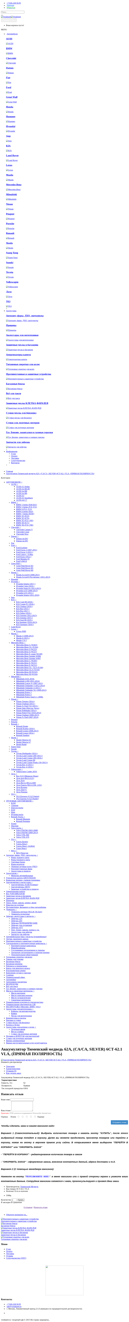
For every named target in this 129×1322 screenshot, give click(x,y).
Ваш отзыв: (6, 1110)
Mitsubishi (11, 194)
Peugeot (10, 214)
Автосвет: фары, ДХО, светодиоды (25, 315)
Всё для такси (13, 393)
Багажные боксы (15, 383)
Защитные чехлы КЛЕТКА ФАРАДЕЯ (27, 403)
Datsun (9, 68)
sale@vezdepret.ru (14, 1306)
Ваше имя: (5, 1100)
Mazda (9, 175)
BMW (9, 48)
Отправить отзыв (119, 1122)
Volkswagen (12, 282)
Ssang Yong (12, 252)
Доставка (15, 458)
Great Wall (11, 97)
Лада (9, 291)
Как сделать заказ (13, 1073)
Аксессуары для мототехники (22, 335)
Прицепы (11, 325)
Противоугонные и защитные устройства (28, 374)
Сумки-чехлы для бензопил (21, 413)
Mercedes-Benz (13, 184)
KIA (8, 145)
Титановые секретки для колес (23, 364)
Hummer (10, 116)
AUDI (9, 38)
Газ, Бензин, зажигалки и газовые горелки (29, 432)
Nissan (9, 204)
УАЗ (8, 301)
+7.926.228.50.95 (14, 1304)
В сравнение (16, 1202)
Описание (10, 1066)
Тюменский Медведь (29, 1187)
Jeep (8, 136)
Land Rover (12, 155)
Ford (8, 87)
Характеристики (13, 1069)
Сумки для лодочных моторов (22, 422)
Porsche (10, 223)
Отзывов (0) (11, 1071)
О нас (13, 454)
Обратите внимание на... (16, 1215)
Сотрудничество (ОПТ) (16, 1258)
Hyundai (10, 126)
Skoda (9, 243)
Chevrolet (11, 58)
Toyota (9, 272)
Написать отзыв (40, 1207)
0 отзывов (28, 1207)
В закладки (6, 1202)
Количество (6, 1200)
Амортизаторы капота (18, 354)
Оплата (14, 456)
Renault (10, 233)
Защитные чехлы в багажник (22, 344)
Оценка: (4, 1117)
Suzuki (9, 262)
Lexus (9, 165)
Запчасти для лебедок (18, 442)
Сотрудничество (18, 460)
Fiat (8, 77)
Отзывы (9, 1256)
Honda (9, 107)
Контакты (15, 463)
